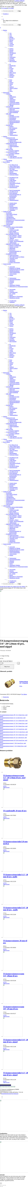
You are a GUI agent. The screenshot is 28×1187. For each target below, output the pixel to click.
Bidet (10, 375)
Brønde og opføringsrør (15, 525)
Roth (10, 361)
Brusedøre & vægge (14, 396)
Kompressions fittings (14, 447)
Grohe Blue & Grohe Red (15, 437)
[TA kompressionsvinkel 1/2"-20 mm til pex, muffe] (13, 871)
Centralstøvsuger (13, 572)
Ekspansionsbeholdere (14, 559)
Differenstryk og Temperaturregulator (15, 500)
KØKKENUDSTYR (11, 423)
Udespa (5, 439)
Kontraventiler (9, 503)
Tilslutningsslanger (14, 480)
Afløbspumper (12, 412)
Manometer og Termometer (16, 576)
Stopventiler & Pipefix (14, 463)
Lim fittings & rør (13, 471)
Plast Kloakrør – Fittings (15, 517)
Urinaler (11, 411)
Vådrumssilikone (13, 415)
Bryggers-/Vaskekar (14, 430)
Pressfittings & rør (13, 457)
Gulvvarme (12, 547)
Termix (11, 364)
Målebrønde (12, 528)
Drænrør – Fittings (13, 520)
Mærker (5, 310)
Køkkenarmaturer (13, 419)
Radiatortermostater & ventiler (16, 549)
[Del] (3, 1185)
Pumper (11, 555)
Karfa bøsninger (13, 473)
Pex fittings (22, 586)
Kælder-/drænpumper (14, 542)
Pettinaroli (11, 355)
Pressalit (11, 357)
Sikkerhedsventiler (10, 498)
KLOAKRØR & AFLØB (12, 514)
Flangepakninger (13, 487)
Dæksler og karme (13, 527)
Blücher (11, 320)
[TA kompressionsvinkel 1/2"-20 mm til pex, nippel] (13, 1069)
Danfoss (11, 328)
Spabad (11, 413)
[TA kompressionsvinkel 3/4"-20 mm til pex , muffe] (13, 904)
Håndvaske (12, 389)
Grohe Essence (13, 436)
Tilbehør (11, 385)
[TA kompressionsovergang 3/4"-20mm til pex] (13, 970)
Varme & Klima (7, 544)
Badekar (11, 406)
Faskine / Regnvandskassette (16, 521)
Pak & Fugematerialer (14, 470)
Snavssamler (9, 504)
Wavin (11, 371)
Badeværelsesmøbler (14, 388)
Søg (12, 6)
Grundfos (11, 338)
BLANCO (12, 319)
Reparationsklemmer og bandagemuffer (15, 475)
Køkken (5, 416)
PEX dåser (12, 449)
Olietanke (11, 561)
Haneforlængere (13, 467)
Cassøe (11, 323)
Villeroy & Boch (13, 368)
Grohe (10, 336)
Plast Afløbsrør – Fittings (15, 515)
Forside (2, 586)
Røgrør (11, 575)
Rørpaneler (12, 479)
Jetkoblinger (12, 541)
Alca (10, 314)
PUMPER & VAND (11, 534)
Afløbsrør (11, 518)
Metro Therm (12, 352)
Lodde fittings (12, 460)
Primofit (11, 452)
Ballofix (11, 317)
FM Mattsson (12, 333)
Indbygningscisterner (14, 384)
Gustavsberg (12, 337)
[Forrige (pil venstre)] (0, 1186)
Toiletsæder (12, 381)
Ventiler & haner (7, 491)
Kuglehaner (12, 462)
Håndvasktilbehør (13, 392)
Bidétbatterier (12, 377)
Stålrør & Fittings (13, 450)
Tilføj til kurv (7, 666)
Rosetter (11, 486)
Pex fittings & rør (13, 445)
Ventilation (12, 582)
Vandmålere (12, 490)
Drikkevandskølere (14, 426)
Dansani (11, 330)
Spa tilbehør (9, 440)
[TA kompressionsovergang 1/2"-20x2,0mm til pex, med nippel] (13, 772)
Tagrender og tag (13, 488)
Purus (10, 360)
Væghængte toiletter (14, 382)
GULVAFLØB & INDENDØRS (14, 507)
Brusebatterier (12, 398)
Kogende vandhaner (14, 433)
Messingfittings (13, 453)
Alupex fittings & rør (14, 446)
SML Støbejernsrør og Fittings (16, 537)
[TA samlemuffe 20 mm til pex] (13, 807)
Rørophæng (12, 484)
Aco (10, 313)
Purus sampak (12, 511)
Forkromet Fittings (13, 454)
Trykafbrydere (12, 581)
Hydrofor (11, 562)
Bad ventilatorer (13, 408)
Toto (10, 365)
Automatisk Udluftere (14, 565)
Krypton (11, 348)
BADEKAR (9, 405)
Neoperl (11, 354)
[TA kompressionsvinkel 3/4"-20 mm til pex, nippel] (13, 1036)
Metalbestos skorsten (14, 578)
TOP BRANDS (10, 435)
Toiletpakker (12, 379)
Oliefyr (11, 564)
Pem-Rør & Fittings (14, 466)
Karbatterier (12, 409)
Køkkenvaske (12, 420)
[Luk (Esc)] (5, 1185)
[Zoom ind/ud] (0, 1185)
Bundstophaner (10, 501)
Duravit (11, 331)
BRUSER (8, 394)
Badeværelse (6, 372)
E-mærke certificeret (19, 0)
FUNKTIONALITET (11, 432)
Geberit (11, 334)
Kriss (10, 347)
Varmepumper (12, 558)
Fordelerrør (12, 464)
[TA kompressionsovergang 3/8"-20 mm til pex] (13, 1003)
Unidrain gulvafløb (14, 510)
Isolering (11, 571)
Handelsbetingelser (6, 1093)
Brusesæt (11, 395)
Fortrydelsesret (14, 1093)
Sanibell (11, 362)
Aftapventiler (9, 496)
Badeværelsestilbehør (14, 401)
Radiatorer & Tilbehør (14, 548)
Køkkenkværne (13, 425)
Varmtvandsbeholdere (14, 552)
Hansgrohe (12, 340)
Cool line (11, 324)
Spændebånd (12, 477)
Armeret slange (13, 483)
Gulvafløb (11, 508)
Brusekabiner (12, 399)
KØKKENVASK (10, 418)
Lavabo (11, 351)
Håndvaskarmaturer (14, 391)
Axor (10, 316)
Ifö (10, 344)
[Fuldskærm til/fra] (2, 1185)
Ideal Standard (12, 341)
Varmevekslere (13, 554)
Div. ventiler (12, 573)
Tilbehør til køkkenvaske (15, 422)
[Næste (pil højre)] (2, 1186)
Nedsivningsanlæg (13, 535)
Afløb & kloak (6, 505)
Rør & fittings (6, 442)
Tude (10, 428)
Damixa (11, 326)
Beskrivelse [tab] (6, 697)
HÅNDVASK (9, 386)
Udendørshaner (10, 497)
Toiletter (11, 378)
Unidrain (11, 367)
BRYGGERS (9, 429)
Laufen (11, 350)
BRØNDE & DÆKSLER (12, 524)
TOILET (8, 374)
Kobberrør (11, 459)
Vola (10, 369)
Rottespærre (12, 530)
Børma (11, 321)
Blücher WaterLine (14, 513)
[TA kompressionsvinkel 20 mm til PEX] (13, 838)
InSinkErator (12, 345)
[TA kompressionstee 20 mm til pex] (13, 937)
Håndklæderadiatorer (14, 402)
